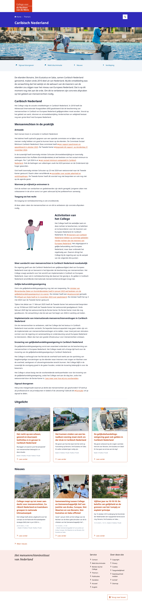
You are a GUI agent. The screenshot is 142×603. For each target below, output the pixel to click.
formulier (79, 390)
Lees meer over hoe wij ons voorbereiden (61, 378)
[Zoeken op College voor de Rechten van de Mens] (125, 16)
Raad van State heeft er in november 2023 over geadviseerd (43, 297)
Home (19, 17)
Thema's (27, 17)
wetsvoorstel (74, 294)
